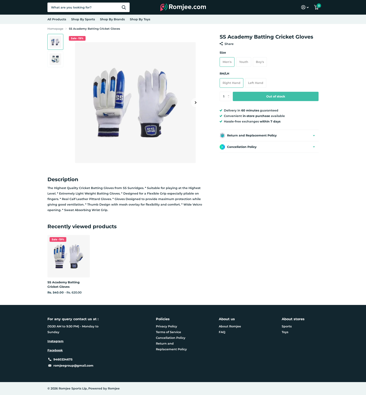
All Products (56, 19)
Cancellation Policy (170, 338)
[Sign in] (305, 7)
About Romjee (230, 326)
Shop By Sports (83, 19)
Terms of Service (168, 332)
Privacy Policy (166, 326)
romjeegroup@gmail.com (73, 365)
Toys (285, 332)
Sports (287, 326)
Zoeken (124, 7)
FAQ (222, 332)
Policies (163, 319)
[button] (195, 102)
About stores (293, 319)
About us (227, 319)
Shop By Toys (140, 19)
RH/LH (224, 73)
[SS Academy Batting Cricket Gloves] (68, 256)
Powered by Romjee (104, 388)
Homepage (55, 28)
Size (223, 52)
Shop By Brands (112, 19)
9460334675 (62, 359)
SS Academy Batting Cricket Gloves (63, 284)
